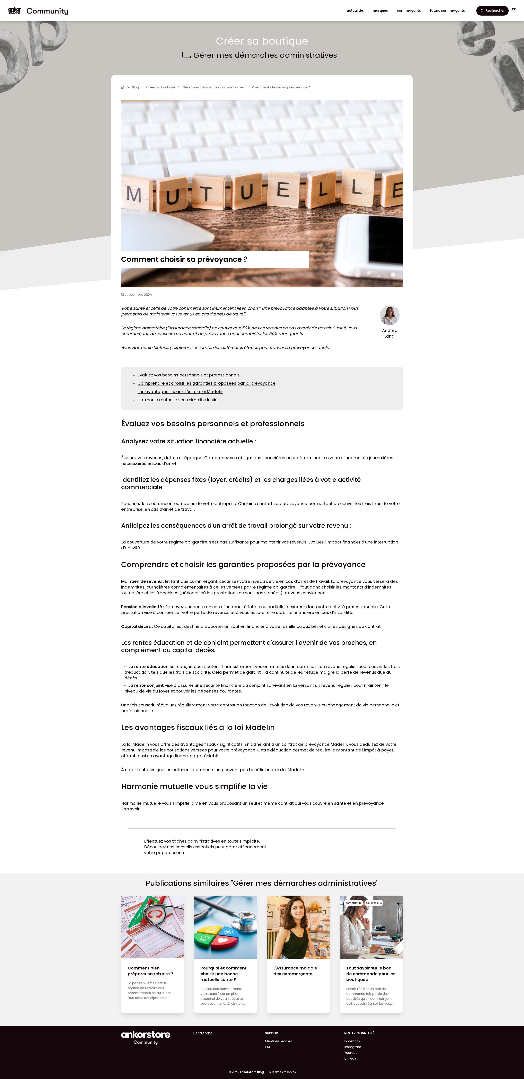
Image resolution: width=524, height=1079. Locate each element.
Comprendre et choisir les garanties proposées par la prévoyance (207, 383)
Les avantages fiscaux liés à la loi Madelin (180, 391)
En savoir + (132, 809)
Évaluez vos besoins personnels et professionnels (188, 375)
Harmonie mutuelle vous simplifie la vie (178, 400)
